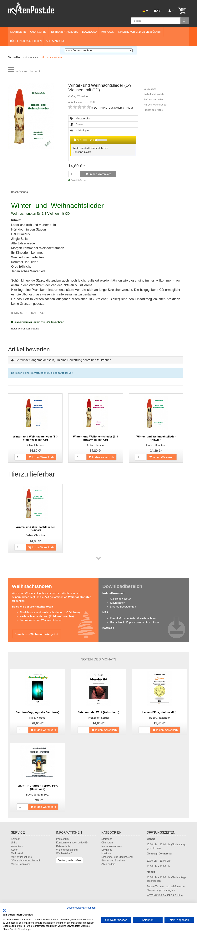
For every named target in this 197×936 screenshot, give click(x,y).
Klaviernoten (117, 602)
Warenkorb (17, 846)
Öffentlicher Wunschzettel (25, 860)
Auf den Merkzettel (153, 99)
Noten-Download (113, 593)
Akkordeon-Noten (120, 598)
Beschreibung (19, 191)
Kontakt (15, 838)
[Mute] (97, 140)
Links (14, 842)
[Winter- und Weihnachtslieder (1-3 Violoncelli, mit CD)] (35, 413)
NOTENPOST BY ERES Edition (165, 895)
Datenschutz (63, 846)
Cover (79, 124)
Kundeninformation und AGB (72, 842)
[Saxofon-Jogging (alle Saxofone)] (37, 688)
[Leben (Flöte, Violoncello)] (159, 688)
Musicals (107, 31)
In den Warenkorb (100, 173)
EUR (157, 10)
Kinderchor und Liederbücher (139, 31)
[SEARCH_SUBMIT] (184, 20)
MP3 (105, 612)
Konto (14, 849)
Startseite (18, 31)
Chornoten (38, 31)
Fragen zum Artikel (153, 110)
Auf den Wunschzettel (155, 104)
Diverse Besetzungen (123, 606)
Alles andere (55, 41)
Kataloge (108, 627)
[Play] (75, 140)
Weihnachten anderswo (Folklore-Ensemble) (47, 616)
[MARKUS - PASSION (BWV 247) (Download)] (37, 762)
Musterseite (82, 118)
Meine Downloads (21, 864)
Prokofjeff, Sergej (98, 717)
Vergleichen (150, 89)
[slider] (115, 139)
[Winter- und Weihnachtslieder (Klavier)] (156, 413)
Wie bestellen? (64, 853)
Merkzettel (17, 853)
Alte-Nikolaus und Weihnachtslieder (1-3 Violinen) (50, 612)
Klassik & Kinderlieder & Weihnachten (133, 618)
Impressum (62, 838)
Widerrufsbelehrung (67, 849)
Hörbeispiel (90, 143)
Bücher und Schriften (26, 41)
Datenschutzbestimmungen (81, 907)
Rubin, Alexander (159, 717)
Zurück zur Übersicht (27, 71)
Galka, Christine (35, 445)
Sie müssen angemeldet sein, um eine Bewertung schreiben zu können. (63, 360)
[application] (103, 140)
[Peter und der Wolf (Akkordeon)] (98, 688)
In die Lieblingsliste (154, 94)
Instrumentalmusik (64, 31)
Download (89, 31)
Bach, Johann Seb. (37, 794)
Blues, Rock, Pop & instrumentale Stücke (135, 622)
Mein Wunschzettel (21, 856)
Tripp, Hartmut (37, 717)
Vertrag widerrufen (69, 860)
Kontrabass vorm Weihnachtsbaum (41, 620)
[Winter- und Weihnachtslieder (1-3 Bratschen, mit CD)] (95, 413)
